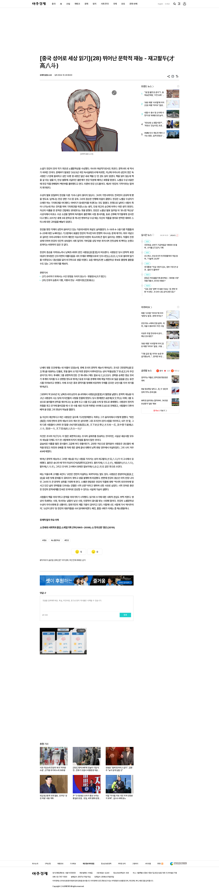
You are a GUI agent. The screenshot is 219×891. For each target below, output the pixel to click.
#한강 (67, 540)
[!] (178, 86)
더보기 (153, 411)
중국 (54, 4)
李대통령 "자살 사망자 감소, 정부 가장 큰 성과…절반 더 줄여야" (161, 268)
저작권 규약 (122, 864)
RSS (159, 864)
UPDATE (173, 235)
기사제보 (73, 864)
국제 (115, 4)
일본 (168, 371)
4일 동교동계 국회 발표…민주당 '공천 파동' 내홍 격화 (53, 797)
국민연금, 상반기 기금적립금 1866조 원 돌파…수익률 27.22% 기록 (160, 246)
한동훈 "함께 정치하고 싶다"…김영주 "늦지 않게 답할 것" (119, 769)
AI (61, 4)
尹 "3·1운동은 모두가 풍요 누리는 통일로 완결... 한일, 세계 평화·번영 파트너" (86, 797)
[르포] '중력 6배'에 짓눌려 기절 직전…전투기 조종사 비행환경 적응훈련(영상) (86, 769)
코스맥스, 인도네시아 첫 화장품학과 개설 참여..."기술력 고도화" (161, 257)
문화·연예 (133, 4)
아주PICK (145, 307)
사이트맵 (148, 864)
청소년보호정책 (106, 864)
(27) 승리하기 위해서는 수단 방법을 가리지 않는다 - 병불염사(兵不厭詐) (74, 276)
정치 (94, 4)
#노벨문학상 (55, 540)
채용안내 (60, 864)
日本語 (167, 4)
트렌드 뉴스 (146, 86)
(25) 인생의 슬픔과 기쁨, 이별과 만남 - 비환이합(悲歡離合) (68, 280)
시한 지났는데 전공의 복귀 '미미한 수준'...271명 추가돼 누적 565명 (53, 769)
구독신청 (48, 864)
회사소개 (35, 864)
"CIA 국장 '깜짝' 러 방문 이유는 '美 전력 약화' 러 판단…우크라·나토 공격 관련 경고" (160, 290)
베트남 (176, 371)
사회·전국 (105, 4)
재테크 (77, 4)
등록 (125, 615)
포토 (123, 4)
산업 (68, 4)
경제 (86, 4)
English (160, 4)
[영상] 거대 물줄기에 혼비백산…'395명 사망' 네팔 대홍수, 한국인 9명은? (161, 279)
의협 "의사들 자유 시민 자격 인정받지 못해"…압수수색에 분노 (119, 797)
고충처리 (135, 864)
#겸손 (44, 540)
